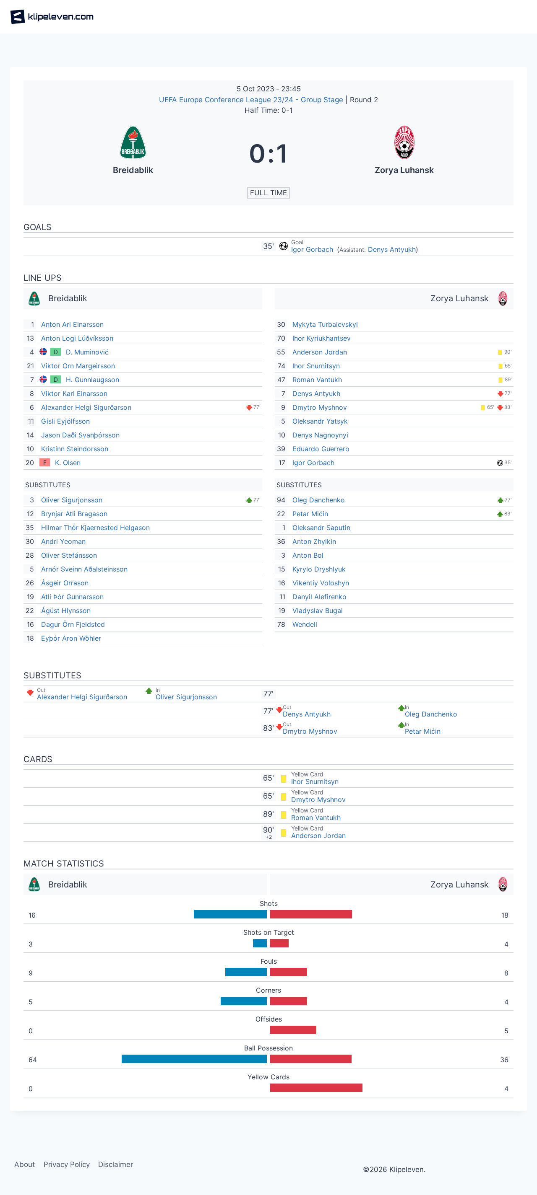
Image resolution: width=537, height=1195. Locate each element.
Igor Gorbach (313, 249)
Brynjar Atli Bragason (74, 514)
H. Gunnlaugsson (92, 379)
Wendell (304, 624)
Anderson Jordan (319, 352)
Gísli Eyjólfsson (65, 421)
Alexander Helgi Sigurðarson (86, 407)
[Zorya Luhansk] (404, 153)
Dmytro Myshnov (319, 407)
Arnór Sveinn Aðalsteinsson (84, 569)
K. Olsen (68, 462)
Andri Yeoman (63, 541)
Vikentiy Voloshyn (320, 583)
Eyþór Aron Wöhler (71, 638)
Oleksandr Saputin (321, 527)
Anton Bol (307, 555)
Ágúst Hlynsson (66, 610)
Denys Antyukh (392, 249)
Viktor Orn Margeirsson (78, 366)
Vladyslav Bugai (317, 610)
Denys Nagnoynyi (320, 435)
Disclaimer (115, 1164)
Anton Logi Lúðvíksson (77, 338)
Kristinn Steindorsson (74, 449)
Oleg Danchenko (318, 500)
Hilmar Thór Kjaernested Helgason (95, 527)
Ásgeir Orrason (65, 583)
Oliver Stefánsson (69, 555)
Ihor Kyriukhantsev (321, 338)
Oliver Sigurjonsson (71, 500)
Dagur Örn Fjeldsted (73, 624)
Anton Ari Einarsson (72, 324)
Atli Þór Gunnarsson (72, 596)
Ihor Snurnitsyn (316, 366)
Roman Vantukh (317, 379)
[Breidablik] (133, 153)
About (24, 1164)
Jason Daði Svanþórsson (80, 435)
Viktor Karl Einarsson (74, 393)
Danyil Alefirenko (319, 596)
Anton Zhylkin (314, 541)
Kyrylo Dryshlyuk (319, 569)
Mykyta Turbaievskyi (325, 324)
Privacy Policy (67, 1164)
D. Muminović (87, 352)
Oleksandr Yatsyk (320, 421)
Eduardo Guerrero (320, 449)
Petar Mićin (310, 514)
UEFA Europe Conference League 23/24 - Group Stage (252, 100)
